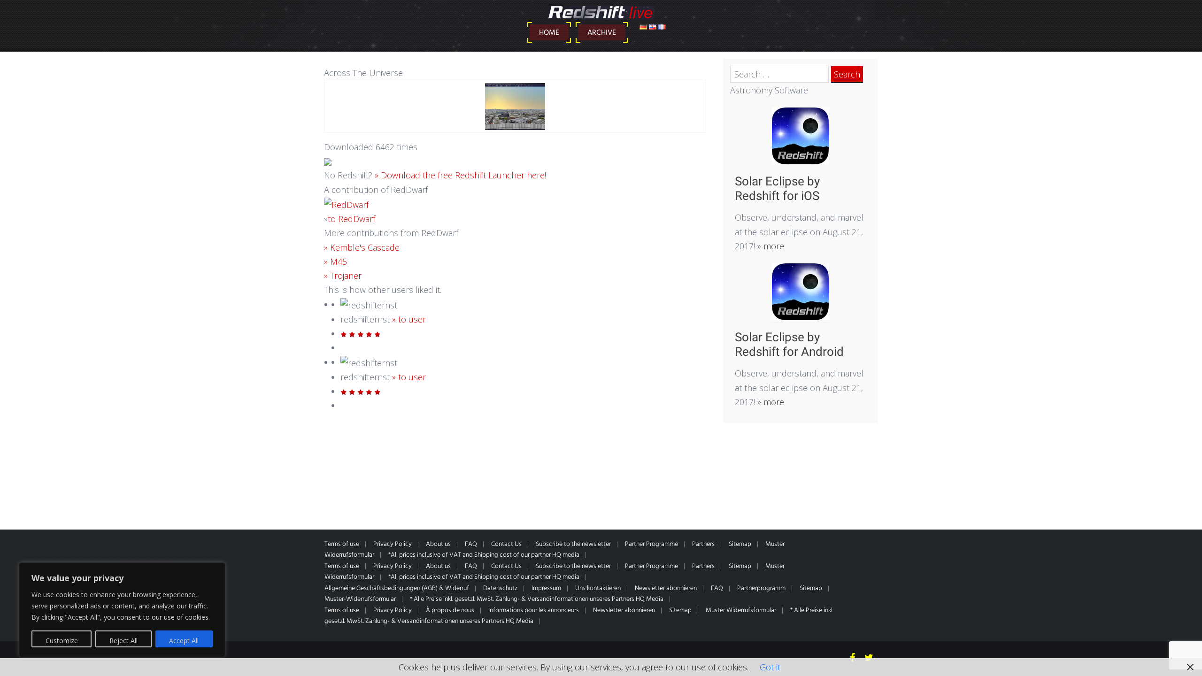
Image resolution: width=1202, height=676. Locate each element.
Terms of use (341, 544)
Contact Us (506, 544)
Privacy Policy (392, 544)
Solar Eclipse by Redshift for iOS (777, 188)
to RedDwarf (351, 218)
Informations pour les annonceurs (533, 610)
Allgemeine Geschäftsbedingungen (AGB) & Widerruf (396, 588)
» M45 (335, 261)
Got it (770, 667)
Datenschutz (500, 588)
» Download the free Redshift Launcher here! (460, 175)
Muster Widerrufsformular (741, 610)
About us (438, 544)
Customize (62, 640)
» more (769, 246)
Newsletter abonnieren (666, 588)
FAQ (471, 544)
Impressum (546, 588)
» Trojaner (343, 275)
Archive (601, 33)
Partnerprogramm (761, 588)
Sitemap (740, 544)
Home (549, 33)
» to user (409, 319)
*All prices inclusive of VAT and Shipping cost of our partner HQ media (483, 555)
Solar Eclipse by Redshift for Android (789, 344)
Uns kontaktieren (598, 588)
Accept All (184, 640)
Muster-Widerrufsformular (360, 599)
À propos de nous (450, 610)
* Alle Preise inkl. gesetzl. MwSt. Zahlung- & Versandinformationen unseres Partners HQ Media (536, 599)
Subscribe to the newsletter (573, 544)
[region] (122, 609)
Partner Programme (651, 544)
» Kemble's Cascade (362, 247)
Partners (703, 544)
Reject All (123, 640)
